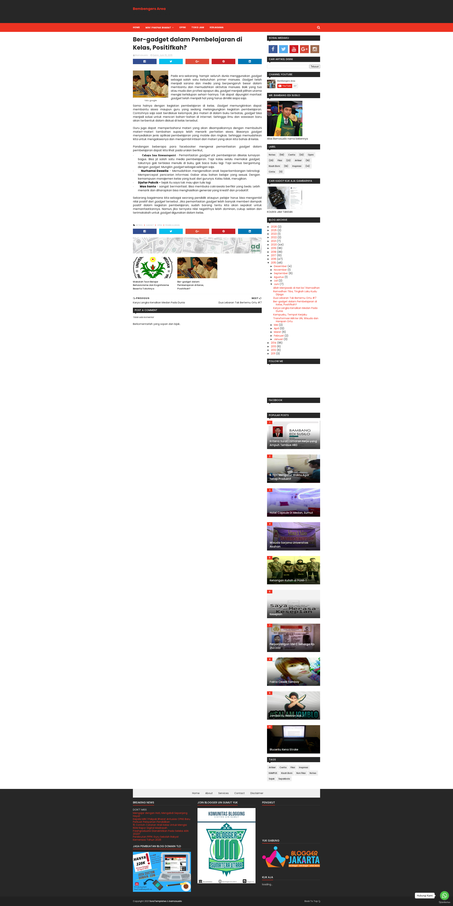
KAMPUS (273, 773)
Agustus (279, 277)
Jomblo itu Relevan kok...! (287, 716)
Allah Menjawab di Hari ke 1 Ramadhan (296, 288)
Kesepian (276, 614)
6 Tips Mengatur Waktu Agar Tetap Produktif (289, 477)
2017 (274, 255)
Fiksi (280, 160)
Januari (279, 339)
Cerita (291, 154)
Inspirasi (296, 166)
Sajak (271, 778)
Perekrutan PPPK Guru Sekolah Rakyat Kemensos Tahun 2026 (156, 832)
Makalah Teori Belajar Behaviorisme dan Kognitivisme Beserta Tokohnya (151, 285)
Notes (272, 154)
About (209, 793)
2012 (274, 350)
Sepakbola (284, 778)
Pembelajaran (172, 225)
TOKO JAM (197, 27)
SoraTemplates (158, 901)
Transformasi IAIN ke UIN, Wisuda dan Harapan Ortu (295, 320)
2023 (274, 234)
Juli (276, 280)
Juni (277, 284)
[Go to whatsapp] (444, 895)
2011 (273, 353)
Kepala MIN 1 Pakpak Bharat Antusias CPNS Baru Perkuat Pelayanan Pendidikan (161, 814)
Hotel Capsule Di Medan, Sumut (291, 513)
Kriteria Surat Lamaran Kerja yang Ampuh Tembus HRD (293, 443)
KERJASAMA (216, 27)
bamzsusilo (175, 901)
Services (223, 793)
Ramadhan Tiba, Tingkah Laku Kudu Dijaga (295, 293)
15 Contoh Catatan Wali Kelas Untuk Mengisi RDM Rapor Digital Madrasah (160, 820)
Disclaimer (256, 793)
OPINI (182, 27)
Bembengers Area (149, 8)
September (281, 273)
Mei (276, 325)
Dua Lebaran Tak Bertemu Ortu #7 (294, 298)
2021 (274, 241)
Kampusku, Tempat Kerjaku (290, 314)
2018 (274, 252)
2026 (274, 226)
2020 (274, 244)
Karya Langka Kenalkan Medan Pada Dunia (295, 309)
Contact (239, 793)
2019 (274, 248)
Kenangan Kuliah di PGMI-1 (288, 580)
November (281, 270)
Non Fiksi (301, 773)
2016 (274, 259)
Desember (281, 266)
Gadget (150, 225)
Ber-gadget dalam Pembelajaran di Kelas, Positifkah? (190, 285)
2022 (274, 237)
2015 (274, 262)
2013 (274, 346)
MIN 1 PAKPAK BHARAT (158, 27)
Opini (160, 225)
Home (136, 27)
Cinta (272, 171)
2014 (274, 343)
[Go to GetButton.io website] (444, 902)
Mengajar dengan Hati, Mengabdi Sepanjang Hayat (160, 838)
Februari (279, 335)
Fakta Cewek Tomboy (284, 682)
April (277, 328)
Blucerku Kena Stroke (284, 749)
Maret (278, 332)
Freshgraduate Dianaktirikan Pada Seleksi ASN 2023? (160, 826)
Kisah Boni (274, 166)
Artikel (139, 225)
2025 (274, 230)
